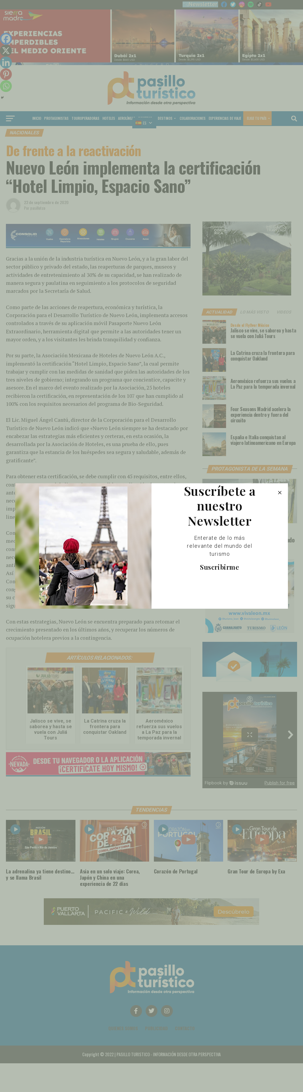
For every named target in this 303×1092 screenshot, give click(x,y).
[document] (151, 546)
